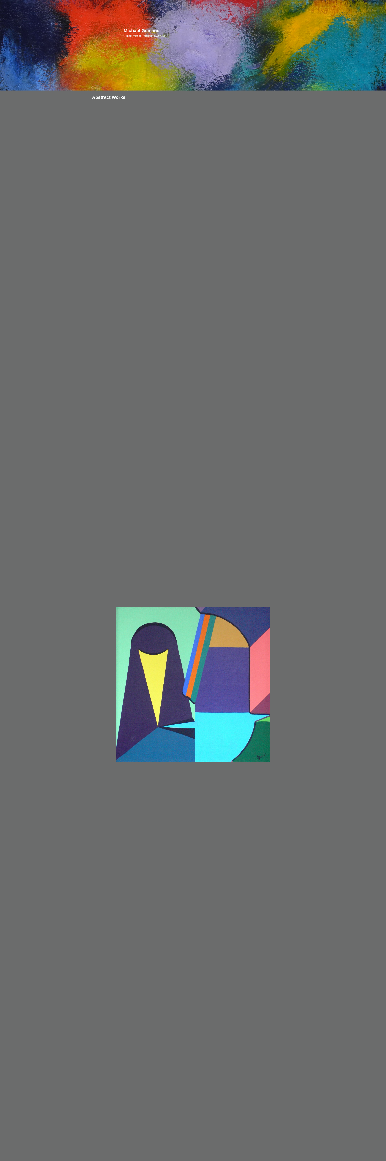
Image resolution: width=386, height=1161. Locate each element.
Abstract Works (227, 32)
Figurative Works (201, 32)
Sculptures (275, 32)
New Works (178, 32)
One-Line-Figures (252, 32)
